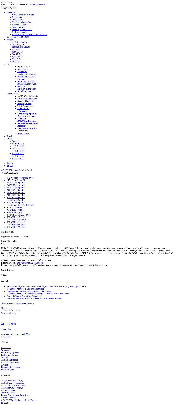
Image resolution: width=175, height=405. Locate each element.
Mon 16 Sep (17, 52)
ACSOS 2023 (18, 151)
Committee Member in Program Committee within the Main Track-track (38, 294)
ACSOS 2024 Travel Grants (13, 385)
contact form (6, 329)
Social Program (24, 91)
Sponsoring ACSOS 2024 (18, 37)
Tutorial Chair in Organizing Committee (24, 296)
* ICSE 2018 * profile (16, 180)
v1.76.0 (26, 334)
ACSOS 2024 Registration (12, 383)
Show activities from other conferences (18, 303)
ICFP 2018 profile (14, 207)
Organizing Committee (27, 98)
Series (14, 141)
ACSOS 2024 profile (10, 173)
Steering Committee (26, 101)
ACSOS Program (19, 42)
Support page (6, 337)
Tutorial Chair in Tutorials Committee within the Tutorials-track (34, 299)
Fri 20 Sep (16, 61)
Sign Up (4, 402)
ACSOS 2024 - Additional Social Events (29, 34)
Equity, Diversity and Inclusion (14, 395)
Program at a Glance (21, 47)
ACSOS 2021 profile (16, 185)
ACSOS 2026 (18, 143)
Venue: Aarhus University (23, 15)
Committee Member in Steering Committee (25, 289)
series (16, 170)
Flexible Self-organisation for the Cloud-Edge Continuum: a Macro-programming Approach (46, 286)
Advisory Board (24, 103)
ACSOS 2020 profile (16, 183)
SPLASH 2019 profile (16, 220)
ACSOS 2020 (18, 158)
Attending (11, 12)
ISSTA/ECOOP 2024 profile (19, 215)
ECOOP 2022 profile (16, 200)
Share (3, 308)
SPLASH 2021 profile (16, 222)
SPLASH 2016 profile (16, 217)
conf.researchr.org (14, 334)
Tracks (9, 64)
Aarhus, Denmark (37, 5)
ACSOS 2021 (18, 156)
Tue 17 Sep (17, 54)
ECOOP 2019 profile (16, 197)
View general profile (8, 313)
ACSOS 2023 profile (16, 190)
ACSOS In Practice (26, 81)
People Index (23, 134)
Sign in (10, 163)
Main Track (22, 69)
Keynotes (16, 49)
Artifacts (21, 86)
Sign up (10, 165)
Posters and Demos (26, 76)
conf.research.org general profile (20, 178)
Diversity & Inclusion (27, 89)
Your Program (18, 44)
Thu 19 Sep (17, 59)
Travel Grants (18, 20)
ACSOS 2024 (7, 170)
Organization (12, 94)
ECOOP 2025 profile (16, 202)
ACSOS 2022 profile (16, 187)
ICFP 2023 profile (14, 210)
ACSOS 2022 (18, 153)
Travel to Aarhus (19, 27)
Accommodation (19, 24)
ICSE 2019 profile (14, 212)
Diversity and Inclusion (22, 29)
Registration (17, 17)
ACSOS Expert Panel (27, 84)
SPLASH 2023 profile (16, 227)
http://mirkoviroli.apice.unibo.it (29, 263)
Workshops (22, 71)
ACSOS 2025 (18, 146)
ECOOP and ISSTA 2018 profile (21, 205)
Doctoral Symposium (27, 74)
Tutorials (21, 79)
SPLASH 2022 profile (16, 224)
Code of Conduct (19, 32)
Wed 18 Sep (17, 57)
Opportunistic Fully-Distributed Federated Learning (29, 291)
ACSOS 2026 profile (16, 195)
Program (10, 39)
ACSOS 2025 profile (16, 192)
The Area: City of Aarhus (23, 22)
